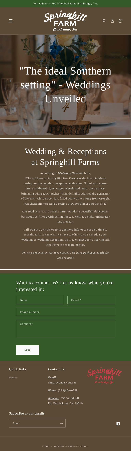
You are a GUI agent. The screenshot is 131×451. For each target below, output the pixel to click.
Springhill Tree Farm (60, 446)
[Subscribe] (61, 423)
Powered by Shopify (79, 446)
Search (13, 377)
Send (27, 349)
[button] (11, 21)
